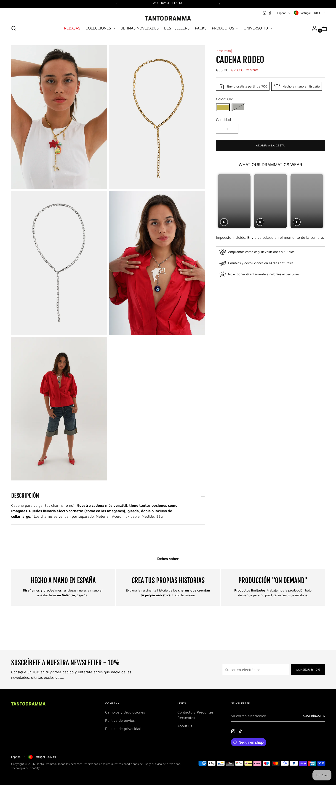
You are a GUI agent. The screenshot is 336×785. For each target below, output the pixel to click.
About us (184, 726)
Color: (224, 99)
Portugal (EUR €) (310, 13)
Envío (251, 237)
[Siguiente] (219, 4)
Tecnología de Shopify (25, 768)
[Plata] (238, 107)
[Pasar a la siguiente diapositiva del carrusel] (321, 634)
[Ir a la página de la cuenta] (312, 28)
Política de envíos (120, 720)
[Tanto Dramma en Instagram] (264, 13)
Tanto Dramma (46, 764)
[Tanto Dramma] (168, 18)
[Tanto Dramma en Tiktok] (270, 13)
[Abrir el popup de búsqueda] (13, 28)
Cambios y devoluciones (125, 712)
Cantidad (223, 119)
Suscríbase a (314, 716)
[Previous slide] (220, 201)
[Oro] (223, 107)
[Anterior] (117, 4)
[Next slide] (321, 201)
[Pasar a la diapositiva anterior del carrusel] (311, 634)
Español (282, 13)
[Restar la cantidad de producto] (234, 128)
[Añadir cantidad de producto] (220, 128)
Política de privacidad (123, 729)
